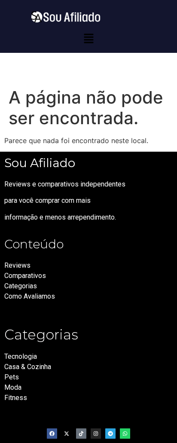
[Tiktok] (81, 433)
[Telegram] (110, 433)
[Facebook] (52, 433)
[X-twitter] (66, 433)
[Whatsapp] (125, 433)
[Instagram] (96, 433)
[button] (88, 39)
